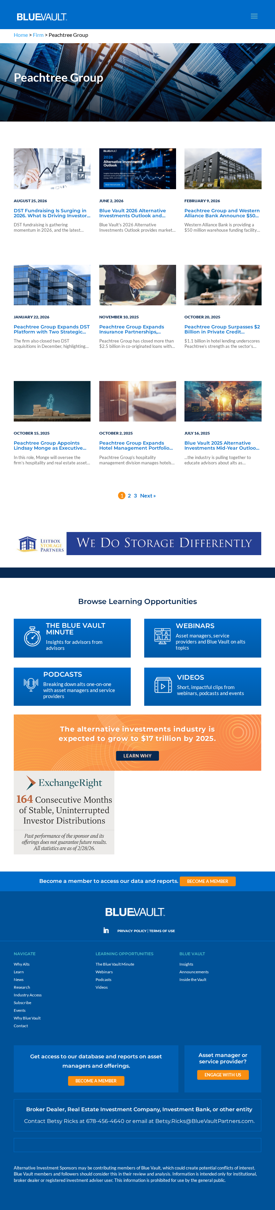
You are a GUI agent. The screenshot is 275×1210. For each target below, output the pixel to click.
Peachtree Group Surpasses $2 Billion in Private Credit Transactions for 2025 (222, 329)
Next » (148, 495)
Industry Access (28, 994)
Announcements (194, 971)
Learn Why (137, 755)
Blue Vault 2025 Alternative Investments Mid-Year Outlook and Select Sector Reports (221, 446)
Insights (186, 964)
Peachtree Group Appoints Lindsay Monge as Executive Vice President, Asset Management (48, 446)
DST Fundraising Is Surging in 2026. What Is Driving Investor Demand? (50, 213)
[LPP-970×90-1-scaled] (137, 554)
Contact (21, 1025)
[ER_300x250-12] (64, 854)
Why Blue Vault (27, 1017)
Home (21, 34)
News (18, 979)
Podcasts (103, 979)
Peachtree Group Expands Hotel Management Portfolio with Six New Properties (134, 446)
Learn (19, 971)
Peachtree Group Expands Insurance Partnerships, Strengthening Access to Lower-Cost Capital (131, 329)
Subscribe (22, 1002)
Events (19, 1010)
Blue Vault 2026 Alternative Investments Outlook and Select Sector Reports (132, 213)
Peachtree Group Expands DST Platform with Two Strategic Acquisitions (52, 329)
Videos (102, 987)
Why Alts (22, 964)
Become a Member (207, 881)
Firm (38, 34)
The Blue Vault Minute (115, 964)
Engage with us (223, 1074)
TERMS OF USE (162, 931)
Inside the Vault (192, 979)
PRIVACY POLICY (132, 931)
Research (22, 987)
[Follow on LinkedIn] (108, 930)
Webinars (104, 971)
